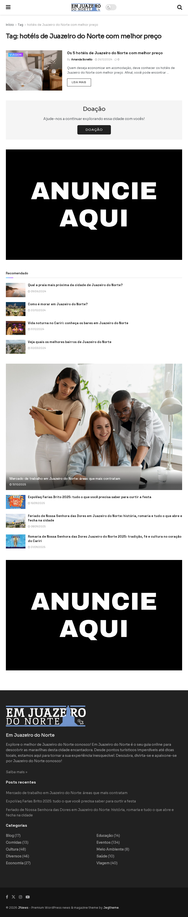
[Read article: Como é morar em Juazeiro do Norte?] (15, 309)
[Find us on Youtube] (28, 897)
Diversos (14, 856)
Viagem (16, 54)
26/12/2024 (104, 59)
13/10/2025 (19, 484)
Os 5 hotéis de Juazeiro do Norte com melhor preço (115, 52)
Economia (15, 863)
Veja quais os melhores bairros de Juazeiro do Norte (69, 342)
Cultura (12, 849)
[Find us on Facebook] (7, 897)
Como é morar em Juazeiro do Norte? (58, 304)
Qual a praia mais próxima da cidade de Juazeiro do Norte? (75, 285)
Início (10, 25)
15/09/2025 (37, 503)
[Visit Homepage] (86, 7)
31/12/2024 (37, 329)
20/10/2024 (38, 310)
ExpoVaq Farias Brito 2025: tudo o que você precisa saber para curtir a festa (89, 497)
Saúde (101, 856)
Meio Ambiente (110, 849)
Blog (10, 835)
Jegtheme (111, 907)
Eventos (103, 842)
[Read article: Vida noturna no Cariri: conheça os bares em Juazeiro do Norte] (15, 328)
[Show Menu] (8, 7)
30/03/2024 (38, 348)
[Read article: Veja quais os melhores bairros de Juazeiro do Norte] (15, 347)
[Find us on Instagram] (20, 897)
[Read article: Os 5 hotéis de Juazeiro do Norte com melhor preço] (34, 70)
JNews (23, 907)
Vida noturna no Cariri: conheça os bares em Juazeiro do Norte (78, 323)
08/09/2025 (38, 526)
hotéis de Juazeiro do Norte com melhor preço (62, 25)
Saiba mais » (16, 772)
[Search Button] (179, 7)
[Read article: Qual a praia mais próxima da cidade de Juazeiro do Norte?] (15, 290)
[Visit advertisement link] (94, 204)
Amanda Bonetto (82, 59)
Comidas (14, 842)
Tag (20, 25)
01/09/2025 (37, 547)
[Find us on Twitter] (13, 897)
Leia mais (81, 82)
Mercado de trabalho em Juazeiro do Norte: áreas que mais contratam (65, 478)
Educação (104, 835)
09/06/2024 (38, 291)
